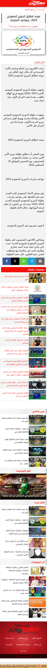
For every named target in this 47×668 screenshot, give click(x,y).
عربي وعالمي (29, 9)
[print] (40, 261)
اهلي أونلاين (39, 62)
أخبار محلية (9, 638)
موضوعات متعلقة (36, 270)
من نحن (23, 650)
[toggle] (4, 3)
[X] (15, 261)
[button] (5, 488)
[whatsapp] (23, 261)
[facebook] (7, 261)
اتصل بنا (9, 644)
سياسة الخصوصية (23, 644)
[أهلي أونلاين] (36, 3)
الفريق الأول (37, 638)
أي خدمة (37, 644)
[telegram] (32, 261)
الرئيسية (40, 9)
